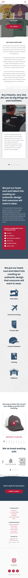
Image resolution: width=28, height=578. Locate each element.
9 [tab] (23, 441)
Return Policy (14, 526)
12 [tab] (9, 442)
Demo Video (14, 531)
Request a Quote (14, 491)
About (14, 518)
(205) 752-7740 (14, 539)
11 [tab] (6, 442)
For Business (14, 513)
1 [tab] (9, 164)
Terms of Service (14, 529)
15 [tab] (16, 442)
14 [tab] (14, 442)
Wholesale (14, 515)
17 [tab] (21, 442)
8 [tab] (21, 441)
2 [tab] (11, 164)
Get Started (14, 26)
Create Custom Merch (14, 517)
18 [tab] (23, 442)
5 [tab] (18, 164)
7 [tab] (18, 441)
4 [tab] (16, 164)
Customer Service (14, 533)
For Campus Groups (14, 512)
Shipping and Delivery (14, 524)
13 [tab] (11, 442)
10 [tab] (4, 442)
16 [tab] (18, 442)
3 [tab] (14, 164)
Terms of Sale (14, 528)
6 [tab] (16, 441)
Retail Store (14, 510)
